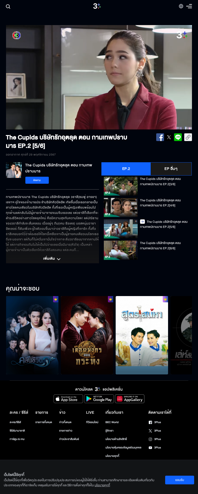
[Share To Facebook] (160, 137)
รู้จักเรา (109, 430)
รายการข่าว (65, 430)
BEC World (112, 422)
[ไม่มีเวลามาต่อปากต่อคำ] (32, 335)
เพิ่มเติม (49, 259)
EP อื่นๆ (170, 169)
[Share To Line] (178, 137)
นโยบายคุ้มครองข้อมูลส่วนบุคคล (123, 447)
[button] (43, 77)
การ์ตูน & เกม (17, 439)
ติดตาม (37, 180)
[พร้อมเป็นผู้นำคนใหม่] (87, 335)
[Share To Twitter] (169, 137)
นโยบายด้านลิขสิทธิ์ (116, 439)
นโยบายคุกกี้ (112, 456)
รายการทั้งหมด (43, 422)
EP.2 (126, 169)
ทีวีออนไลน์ (92, 422)
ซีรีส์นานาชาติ (17, 430)
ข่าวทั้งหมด (65, 422)
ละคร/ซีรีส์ (15, 422)
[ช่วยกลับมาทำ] (142, 335)
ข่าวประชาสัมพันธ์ (69, 439)
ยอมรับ (179, 480)
